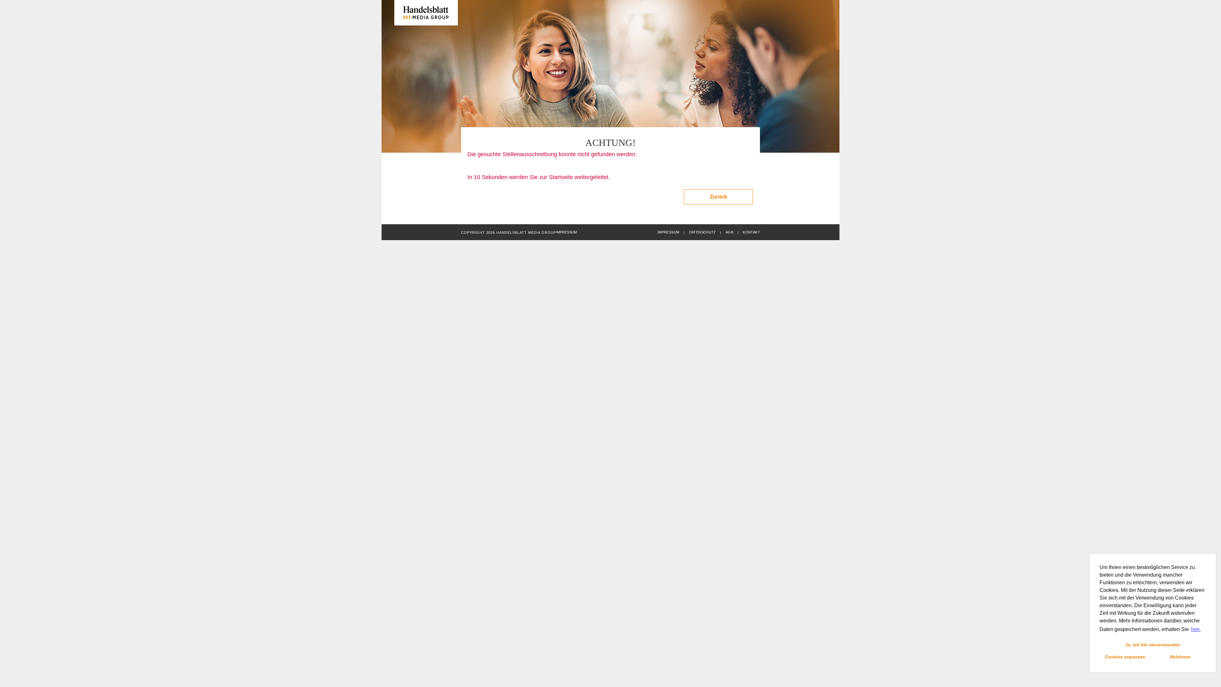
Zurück (718, 197)
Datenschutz (702, 232)
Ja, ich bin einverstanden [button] (1152, 644)
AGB (729, 232)
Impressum (668, 232)
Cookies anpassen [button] (1125, 656)
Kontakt (751, 232)
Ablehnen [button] (1180, 656)
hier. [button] (1196, 629)
